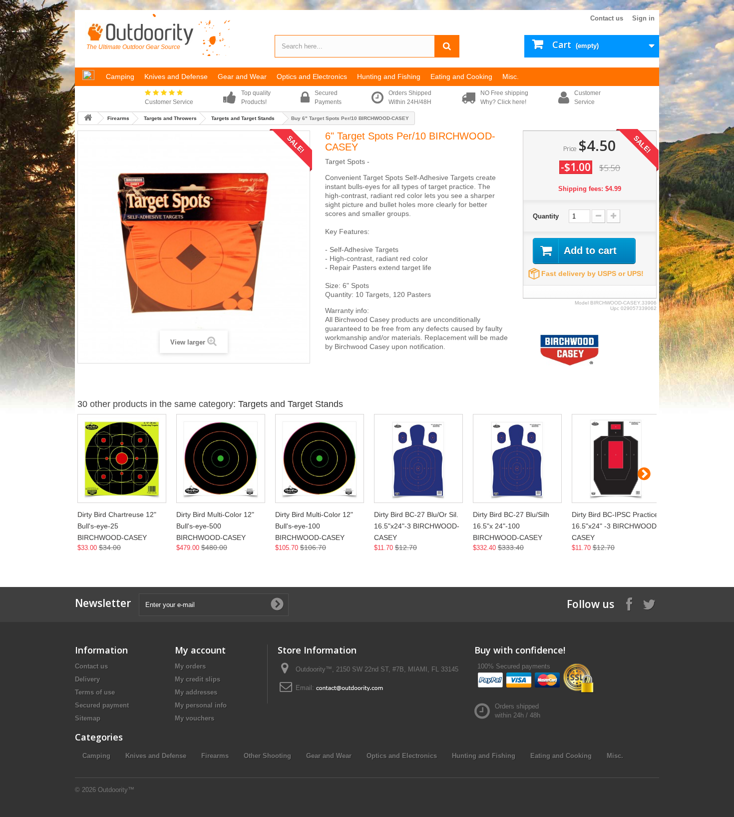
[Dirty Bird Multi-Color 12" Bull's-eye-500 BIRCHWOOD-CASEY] (220, 458)
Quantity (546, 216)
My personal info (201, 705)
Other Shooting (267, 756)
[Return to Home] (87, 118)
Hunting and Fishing (483, 756)
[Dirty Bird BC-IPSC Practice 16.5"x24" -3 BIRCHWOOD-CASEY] (616, 458)
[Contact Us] (349, 688)
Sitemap (87, 718)
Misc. (615, 756)
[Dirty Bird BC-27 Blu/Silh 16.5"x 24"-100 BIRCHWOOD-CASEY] (517, 458)
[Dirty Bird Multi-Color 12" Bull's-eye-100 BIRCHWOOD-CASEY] (319, 458)
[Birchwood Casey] (570, 350)
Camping (96, 756)
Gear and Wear (329, 756)
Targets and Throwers (170, 118)
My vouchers (194, 718)
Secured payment (102, 705)
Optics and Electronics (402, 756)
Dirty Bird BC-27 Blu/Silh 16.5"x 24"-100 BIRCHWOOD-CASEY (511, 526)
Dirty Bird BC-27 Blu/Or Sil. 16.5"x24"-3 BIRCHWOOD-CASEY (416, 526)
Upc (614, 308)
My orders (190, 666)
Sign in (643, 18)
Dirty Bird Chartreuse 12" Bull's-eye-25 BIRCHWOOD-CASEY (116, 526)
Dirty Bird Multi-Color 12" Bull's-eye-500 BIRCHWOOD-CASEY (215, 526)
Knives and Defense (155, 756)
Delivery (87, 679)
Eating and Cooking (561, 756)
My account (200, 650)
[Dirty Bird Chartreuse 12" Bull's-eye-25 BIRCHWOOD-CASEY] (121, 458)
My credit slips (197, 679)
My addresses (196, 692)
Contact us (606, 18)
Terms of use (95, 692)
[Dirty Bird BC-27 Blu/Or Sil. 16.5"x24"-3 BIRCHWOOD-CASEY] (418, 458)
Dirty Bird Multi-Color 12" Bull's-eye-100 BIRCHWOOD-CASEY (314, 526)
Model (582, 303)
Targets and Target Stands (243, 118)
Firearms (118, 118)
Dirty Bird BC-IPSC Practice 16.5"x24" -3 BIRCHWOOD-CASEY (615, 526)
